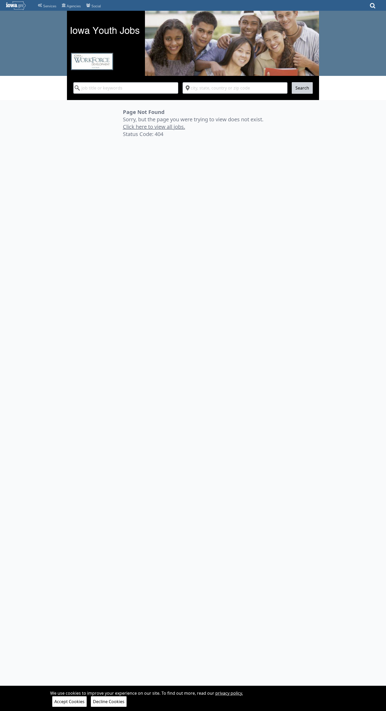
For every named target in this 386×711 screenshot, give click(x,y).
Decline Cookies (108, 701)
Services (49, 6)
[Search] (372, 7)
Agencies (73, 6)
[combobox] (125, 88)
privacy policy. (229, 693)
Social (95, 6)
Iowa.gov (19, 5)
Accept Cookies (69, 701)
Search (302, 88)
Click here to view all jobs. (154, 126)
